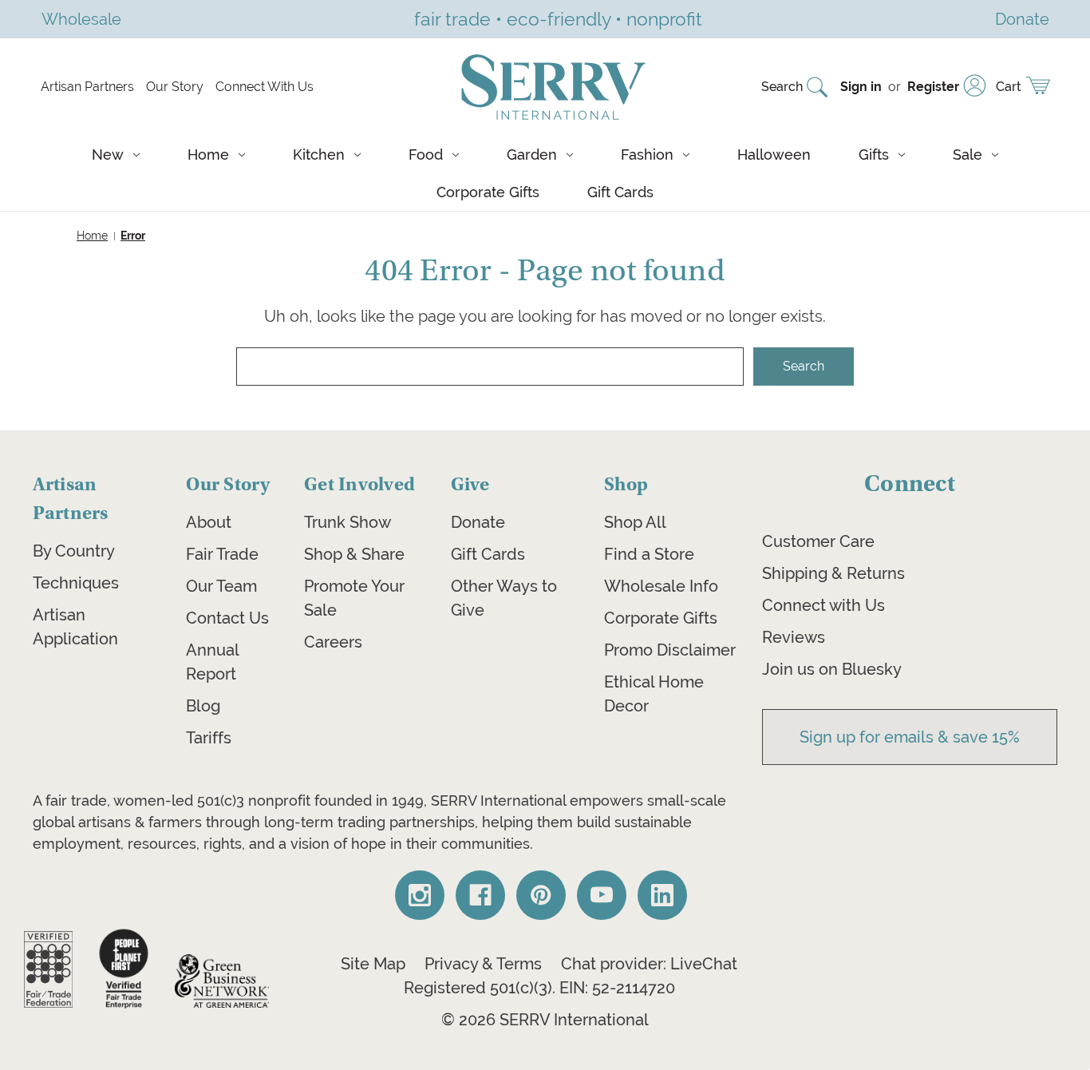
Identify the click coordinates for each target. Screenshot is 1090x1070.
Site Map (373, 963)
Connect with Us (823, 605)
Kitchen (319, 154)
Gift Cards (620, 192)
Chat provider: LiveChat (649, 963)
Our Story (174, 86)
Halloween (774, 154)
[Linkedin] (662, 895)
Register (933, 86)
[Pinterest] (541, 895)
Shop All (635, 522)
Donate (478, 522)
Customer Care (818, 541)
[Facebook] (480, 895)
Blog (203, 705)
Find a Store (649, 554)
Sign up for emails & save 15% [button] (910, 737)
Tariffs (208, 737)
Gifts (874, 154)
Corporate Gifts (487, 192)
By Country (74, 551)
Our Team (221, 586)
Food (426, 154)
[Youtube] (601, 895)
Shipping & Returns (833, 573)
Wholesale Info (661, 586)
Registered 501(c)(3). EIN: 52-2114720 (539, 987)
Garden (532, 154)
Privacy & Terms (483, 963)
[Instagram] (419, 895)
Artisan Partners (87, 86)
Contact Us (227, 618)
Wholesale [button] (81, 19)
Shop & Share (354, 554)
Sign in (861, 86)
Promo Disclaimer (670, 650)
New (108, 154)
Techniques (76, 582)
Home (208, 154)
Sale (967, 154)
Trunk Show (347, 522)
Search (782, 86)
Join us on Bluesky (832, 669)
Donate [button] (1022, 19)
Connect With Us (264, 86)
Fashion (647, 154)
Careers (333, 642)
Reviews (793, 637)
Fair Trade (222, 554)
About (208, 522)
